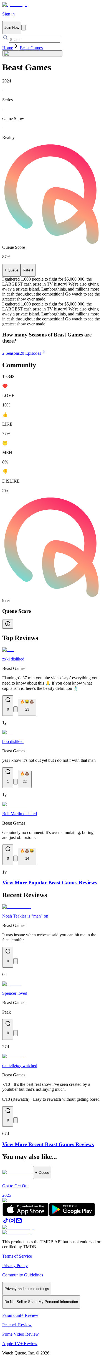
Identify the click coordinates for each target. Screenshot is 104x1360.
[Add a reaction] (15, 709)
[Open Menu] (23, 27)
